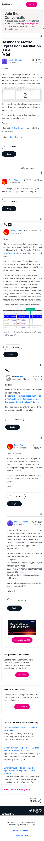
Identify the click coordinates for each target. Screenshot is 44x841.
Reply (9, 154)
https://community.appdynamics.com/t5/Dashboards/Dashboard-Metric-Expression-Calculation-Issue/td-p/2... (23, 399)
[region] (22, 828)
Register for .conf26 (22, 640)
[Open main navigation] (40, 4)
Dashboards (16, 137)
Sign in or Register (29, 23)
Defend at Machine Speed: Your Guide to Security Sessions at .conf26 (21, 749)
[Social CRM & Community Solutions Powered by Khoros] (35, 800)
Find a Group (22, 707)
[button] (41, 36)
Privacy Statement (20, 830)
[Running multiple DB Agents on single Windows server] (41, 168)
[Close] (40, 819)
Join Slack (22, 675)
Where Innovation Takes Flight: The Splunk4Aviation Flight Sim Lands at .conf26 (19, 770)
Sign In (31, 4)
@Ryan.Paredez (19, 128)
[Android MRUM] (37, 168)
